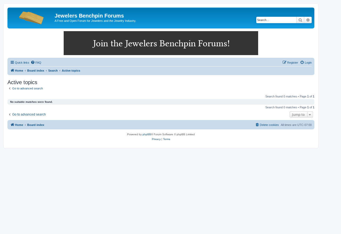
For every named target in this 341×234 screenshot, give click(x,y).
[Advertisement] (170, 188)
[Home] (32, 17)
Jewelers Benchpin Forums (89, 16)
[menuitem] (36, 62)
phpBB (147, 134)
